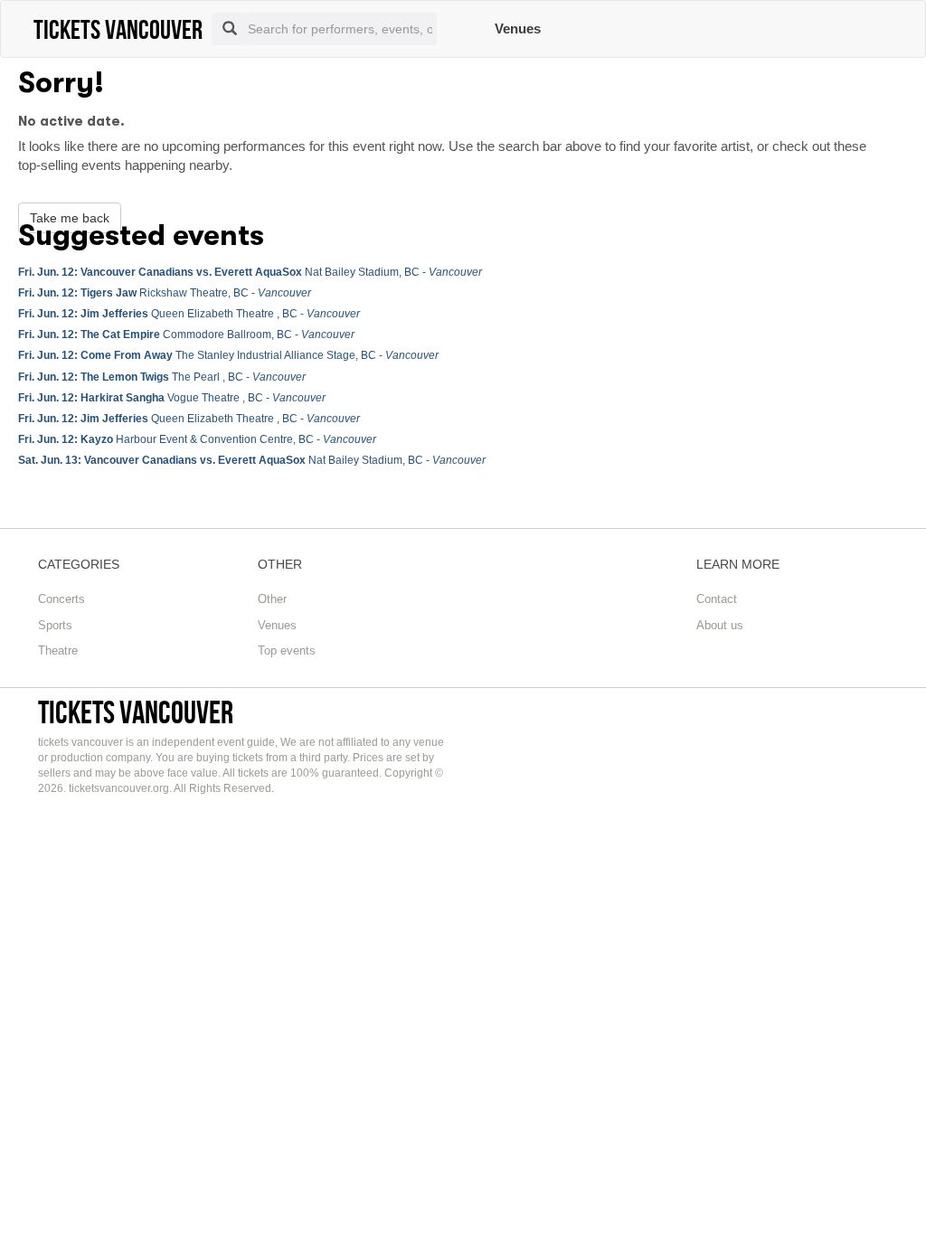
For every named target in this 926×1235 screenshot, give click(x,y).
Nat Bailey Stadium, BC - (250, 272)
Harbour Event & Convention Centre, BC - (197, 439)
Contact (716, 599)
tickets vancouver (135, 712)
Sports (55, 625)
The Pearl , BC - (162, 377)
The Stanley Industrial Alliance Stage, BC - (228, 355)
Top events (287, 650)
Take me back (69, 218)
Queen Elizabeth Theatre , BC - (189, 313)
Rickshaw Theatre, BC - (164, 293)
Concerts (61, 599)
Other (272, 599)
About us (719, 625)
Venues (518, 28)
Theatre (58, 650)
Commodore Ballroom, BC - (186, 334)
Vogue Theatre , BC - (172, 397)
